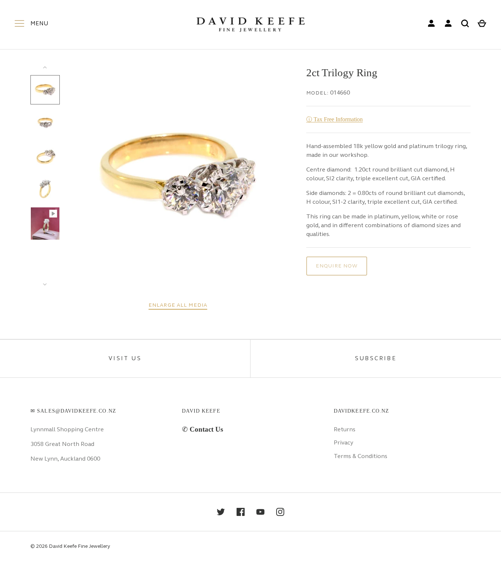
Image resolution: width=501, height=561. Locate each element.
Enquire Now (337, 266)
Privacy (343, 442)
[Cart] (482, 23)
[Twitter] (221, 512)
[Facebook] (241, 512)
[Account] (431, 23)
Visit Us (125, 358)
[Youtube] (260, 512)
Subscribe (375, 358)
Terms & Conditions (360, 456)
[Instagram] (280, 512)
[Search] (465, 23)
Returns (344, 429)
